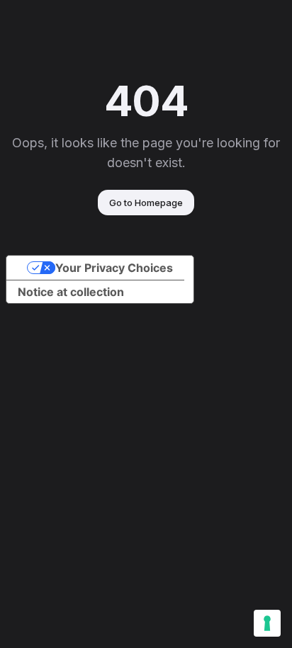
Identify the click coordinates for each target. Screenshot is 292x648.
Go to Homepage (146, 202)
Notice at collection (71, 292)
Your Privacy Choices (114, 268)
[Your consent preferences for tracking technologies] (267, 623)
